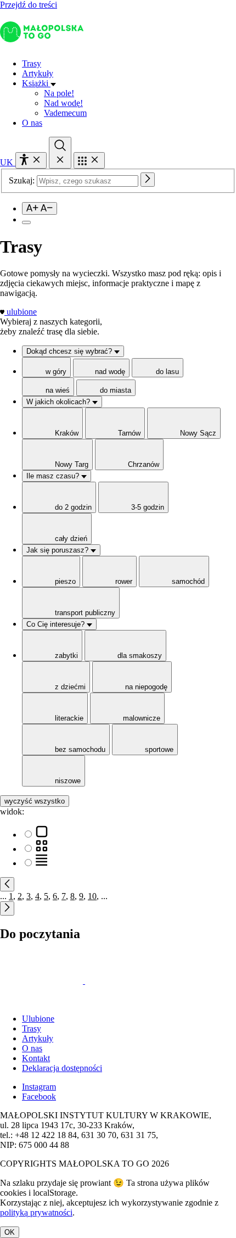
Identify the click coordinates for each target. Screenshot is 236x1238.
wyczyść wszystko (34, 801)
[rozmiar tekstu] (39, 208)
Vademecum (65, 113)
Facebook (39, 1096)
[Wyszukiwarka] (60, 153)
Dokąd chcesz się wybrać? (70, 351)
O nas (32, 122)
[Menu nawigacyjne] (89, 160)
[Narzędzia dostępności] (31, 160)
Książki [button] (36, 83)
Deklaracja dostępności (62, 1068)
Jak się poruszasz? (58, 550)
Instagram (39, 1086)
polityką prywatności (36, 1212)
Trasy (31, 63)
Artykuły (37, 73)
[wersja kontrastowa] (26, 222)
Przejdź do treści (28, 4)
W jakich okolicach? (59, 402)
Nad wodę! (63, 103)
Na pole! (59, 93)
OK (9, 1232)
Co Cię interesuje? (56, 624)
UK (7, 162)
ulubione (22, 311)
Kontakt (36, 1058)
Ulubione (38, 1018)
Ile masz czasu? (53, 476)
